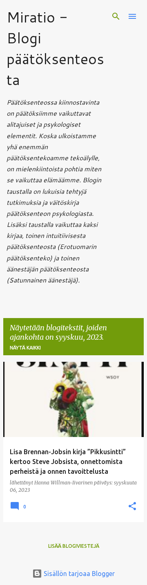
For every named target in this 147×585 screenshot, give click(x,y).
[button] (132, 506)
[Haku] (116, 16)
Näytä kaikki (25, 347)
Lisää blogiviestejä (73, 546)
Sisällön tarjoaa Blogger (78, 573)
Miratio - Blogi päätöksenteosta (55, 48)
